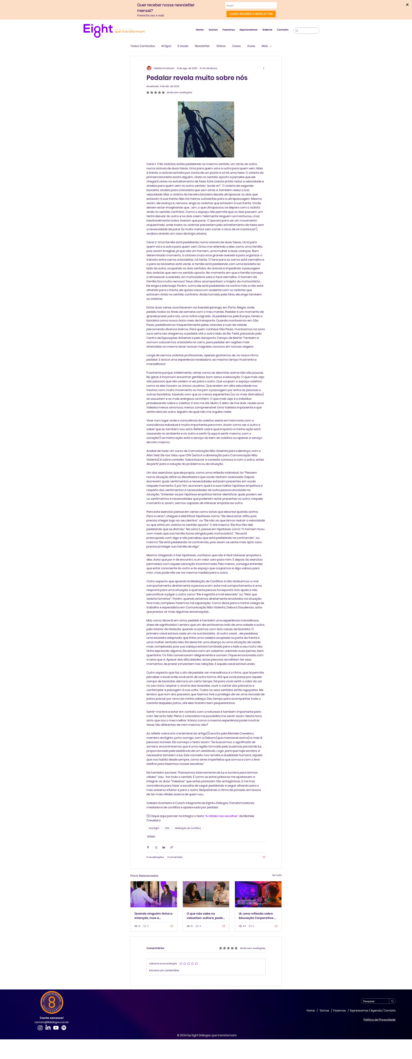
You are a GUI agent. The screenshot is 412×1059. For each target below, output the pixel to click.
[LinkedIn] (48, 1028)
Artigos (166, 46)
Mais (265, 46)
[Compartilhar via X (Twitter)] (155, 847)
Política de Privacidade (380, 1020)
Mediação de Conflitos (188, 828)
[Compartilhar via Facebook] (148, 847)
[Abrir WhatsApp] (404, 1051)
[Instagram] (40, 1028)
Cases (236, 46)
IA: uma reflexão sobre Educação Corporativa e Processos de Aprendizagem (257, 916)
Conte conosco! (52, 1018)
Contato (390, 1010)
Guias (251, 46)
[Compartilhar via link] (171, 847)
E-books (183, 46)
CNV (167, 828)
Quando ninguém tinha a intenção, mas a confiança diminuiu (153, 916)
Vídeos (221, 46)
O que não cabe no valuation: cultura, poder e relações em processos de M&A (206, 916)
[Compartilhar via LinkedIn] (163, 847)
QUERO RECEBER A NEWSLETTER (251, 13)
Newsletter (202, 46)
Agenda (376, 1010)
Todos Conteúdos (142, 46)
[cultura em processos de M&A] (206, 894)
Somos (325, 1010)
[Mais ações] (264, 68)
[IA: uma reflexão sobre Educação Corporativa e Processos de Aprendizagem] (258, 894)
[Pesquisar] (392, 1001)
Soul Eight (154, 828)
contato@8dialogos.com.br (52, 1022)
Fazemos (339, 1010)
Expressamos (359, 1010)
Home (311, 1010)
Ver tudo (277, 875)
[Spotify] (64, 1028)
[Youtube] (56, 1028)
